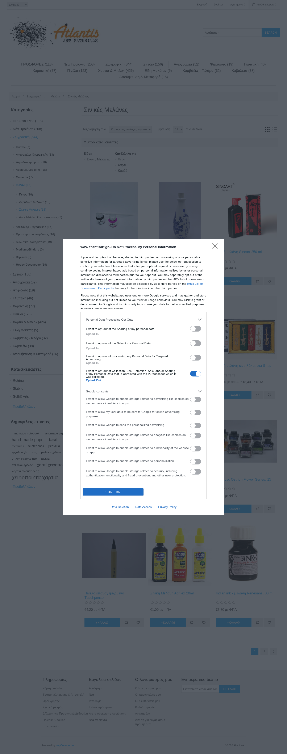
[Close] (216, 247)
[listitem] (143, 319)
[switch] (195, 329)
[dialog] (143, 377)
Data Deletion (120, 507)
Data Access (143, 507)
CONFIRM (113, 492)
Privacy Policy (167, 507)
